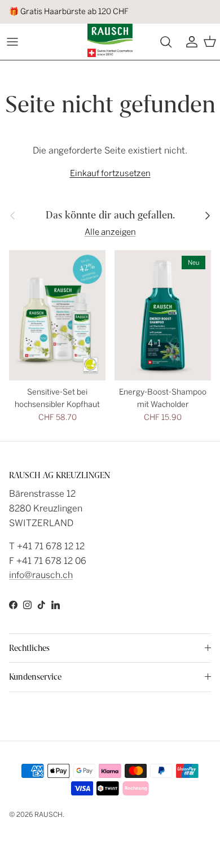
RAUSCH (48, 815)
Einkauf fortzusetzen (110, 173)
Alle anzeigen (110, 232)
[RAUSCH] (110, 40)
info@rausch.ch (41, 575)
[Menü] (12, 41)
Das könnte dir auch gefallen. (110, 215)
